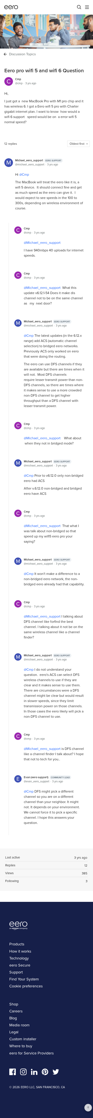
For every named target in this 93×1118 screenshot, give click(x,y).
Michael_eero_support (38, 160)
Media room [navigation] (19, 1025)
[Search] (79, 7)
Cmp (18, 79)
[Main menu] (87, 7)
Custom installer (22, 1039)
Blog (13, 1018)
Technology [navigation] (19, 958)
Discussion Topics (22, 54)
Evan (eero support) (47, 777)
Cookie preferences (26, 986)
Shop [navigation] (13, 1004)
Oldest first (77, 143)
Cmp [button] (25, 174)
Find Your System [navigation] (24, 979)
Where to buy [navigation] (20, 1046)
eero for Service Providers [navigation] (31, 1053)
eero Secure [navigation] (19, 965)
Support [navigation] (16, 972)
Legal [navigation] (13, 1032)
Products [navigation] (16, 944)
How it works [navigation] (20, 951)
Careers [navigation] (15, 1011)
